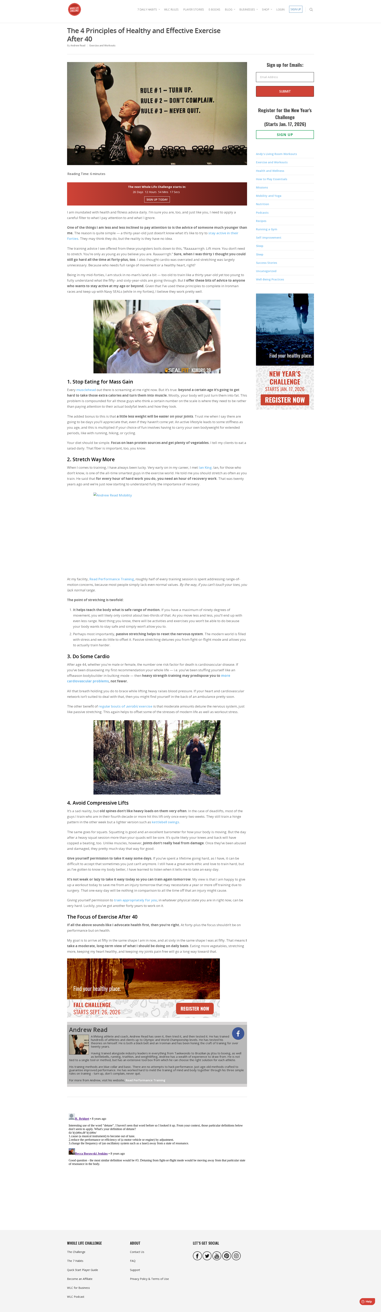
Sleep (259, 246)
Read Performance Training (111, 579)
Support (135, 1270)
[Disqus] (157, 1161)
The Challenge (76, 1252)
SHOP (265, 9)
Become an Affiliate (79, 1279)
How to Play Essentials (271, 179)
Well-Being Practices (270, 279)
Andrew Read (77, 45)
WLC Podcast (75, 1297)
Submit (285, 91)
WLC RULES (171, 9)
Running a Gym (266, 229)
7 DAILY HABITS (147, 9)
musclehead (86, 389)
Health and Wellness (270, 171)
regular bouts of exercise (125, 706)
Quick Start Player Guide (82, 1270)
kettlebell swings (165, 822)
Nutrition (262, 204)
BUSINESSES (247, 9)
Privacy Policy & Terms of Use (149, 1279)
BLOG (228, 9)
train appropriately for (135, 900)
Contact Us (137, 1252)
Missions (262, 187)
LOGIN (280, 9)
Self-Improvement (268, 237)
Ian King (205, 467)
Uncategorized (266, 271)
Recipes (261, 221)
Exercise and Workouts (102, 45)
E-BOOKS (214, 9)
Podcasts (262, 212)
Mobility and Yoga (268, 196)
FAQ (133, 1261)
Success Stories (266, 263)
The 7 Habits (75, 1261)
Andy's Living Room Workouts (276, 154)
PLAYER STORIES (193, 9)
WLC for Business (78, 1288)
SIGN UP (296, 9)
